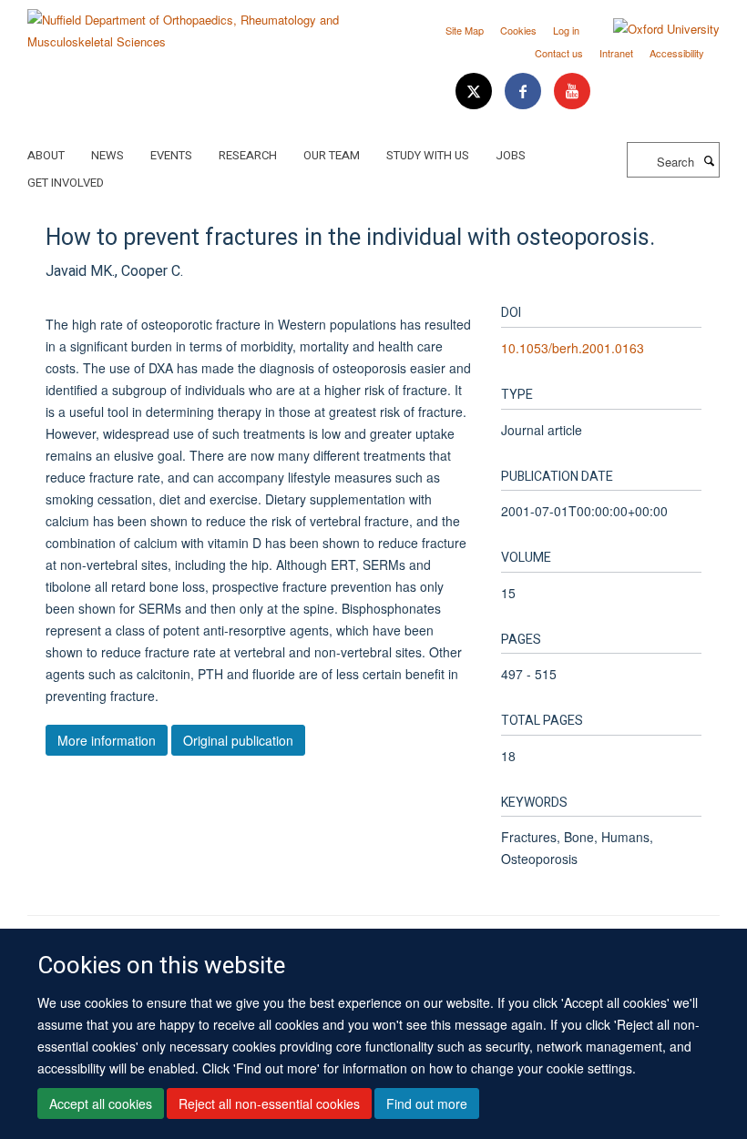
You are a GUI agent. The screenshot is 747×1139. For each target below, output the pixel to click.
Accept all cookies (100, 1103)
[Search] (709, 160)
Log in (566, 30)
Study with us (427, 155)
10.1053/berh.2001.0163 (572, 348)
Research (248, 155)
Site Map (464, 30)
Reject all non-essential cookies (269, 1103)
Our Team (331, 155)
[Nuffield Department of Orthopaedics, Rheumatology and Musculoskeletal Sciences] (193, 24)
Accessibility (677, 53)
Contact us (559, 53)
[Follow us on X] (475, 91)
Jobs (511, 155)
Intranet (616, 53)
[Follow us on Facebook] (525, 91)
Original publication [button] (238, 740)
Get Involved (65, 182)
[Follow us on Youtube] (572, 91)
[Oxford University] (653, 29)
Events (171, 155)
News (107, 155)
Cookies (518, 30)
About (46, 155)
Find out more (426, 1103)
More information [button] (106, 740)
